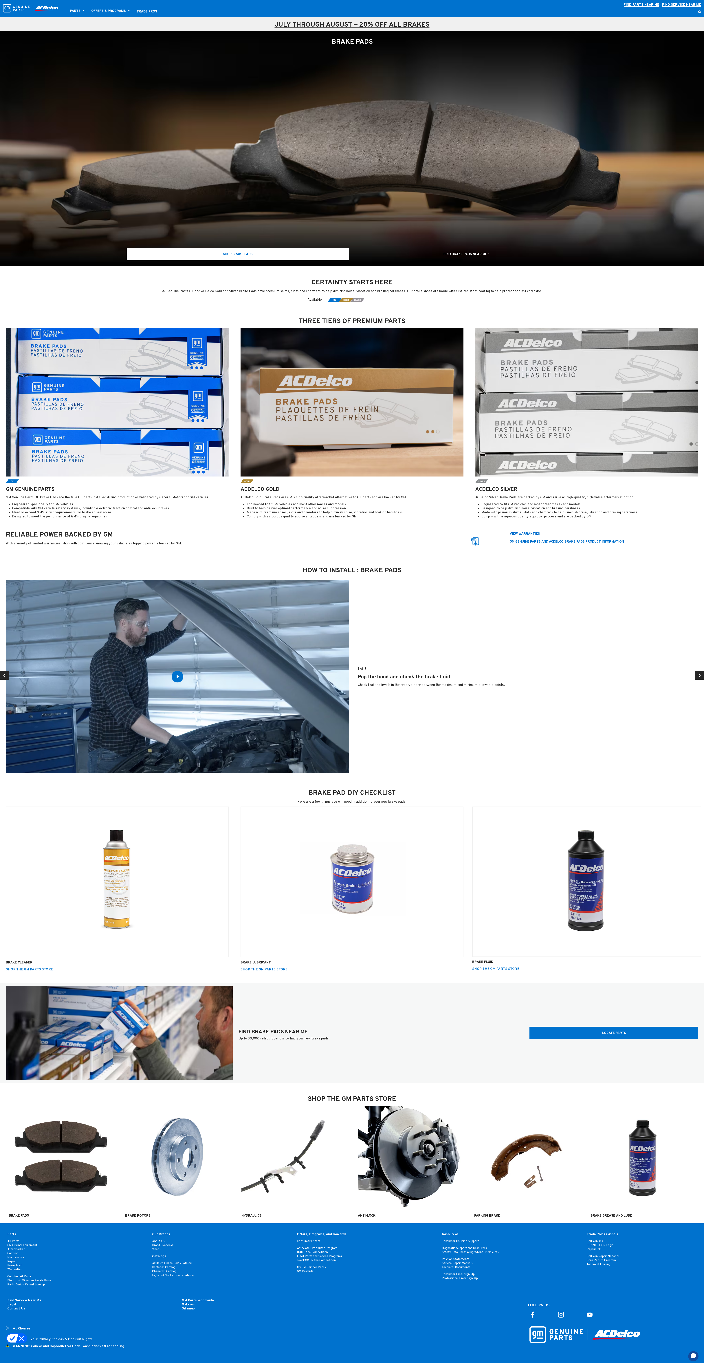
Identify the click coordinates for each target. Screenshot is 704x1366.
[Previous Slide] (4, 675)
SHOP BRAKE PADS (238, 254)
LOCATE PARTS (613, 1033)
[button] (693, 1356)
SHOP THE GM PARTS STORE (29, 969)
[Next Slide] (699, 675)
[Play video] (177, 676)
